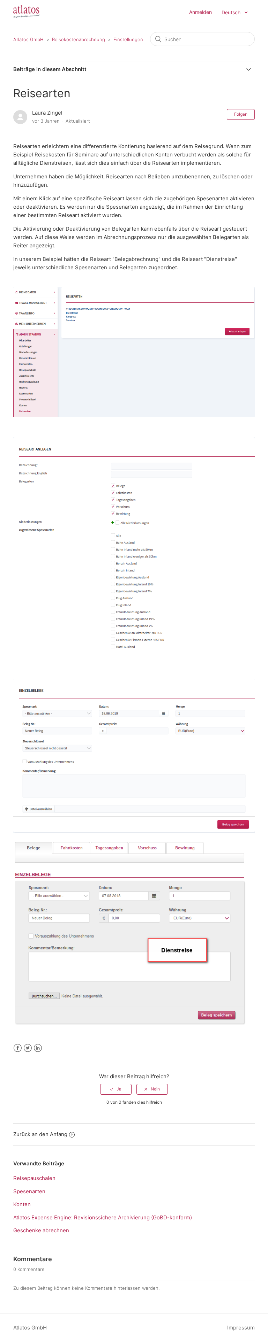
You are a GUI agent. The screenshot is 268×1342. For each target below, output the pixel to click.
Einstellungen (128, 39)
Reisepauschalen (34, 1178)
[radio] (116, 1089)
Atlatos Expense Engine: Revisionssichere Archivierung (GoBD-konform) (102, 1217)
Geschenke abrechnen (41, 1230)
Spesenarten (29, 1191)
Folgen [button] (240, 114)
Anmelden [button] (200, 12)
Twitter (27, 1048)
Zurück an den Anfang (40, 1134)
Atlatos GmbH (28, 39)
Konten (22, 1204)
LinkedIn (38, 1048)
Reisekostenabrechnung (78, 39)
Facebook (17, 1048)
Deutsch (232, 12)
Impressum (241, 1327)
